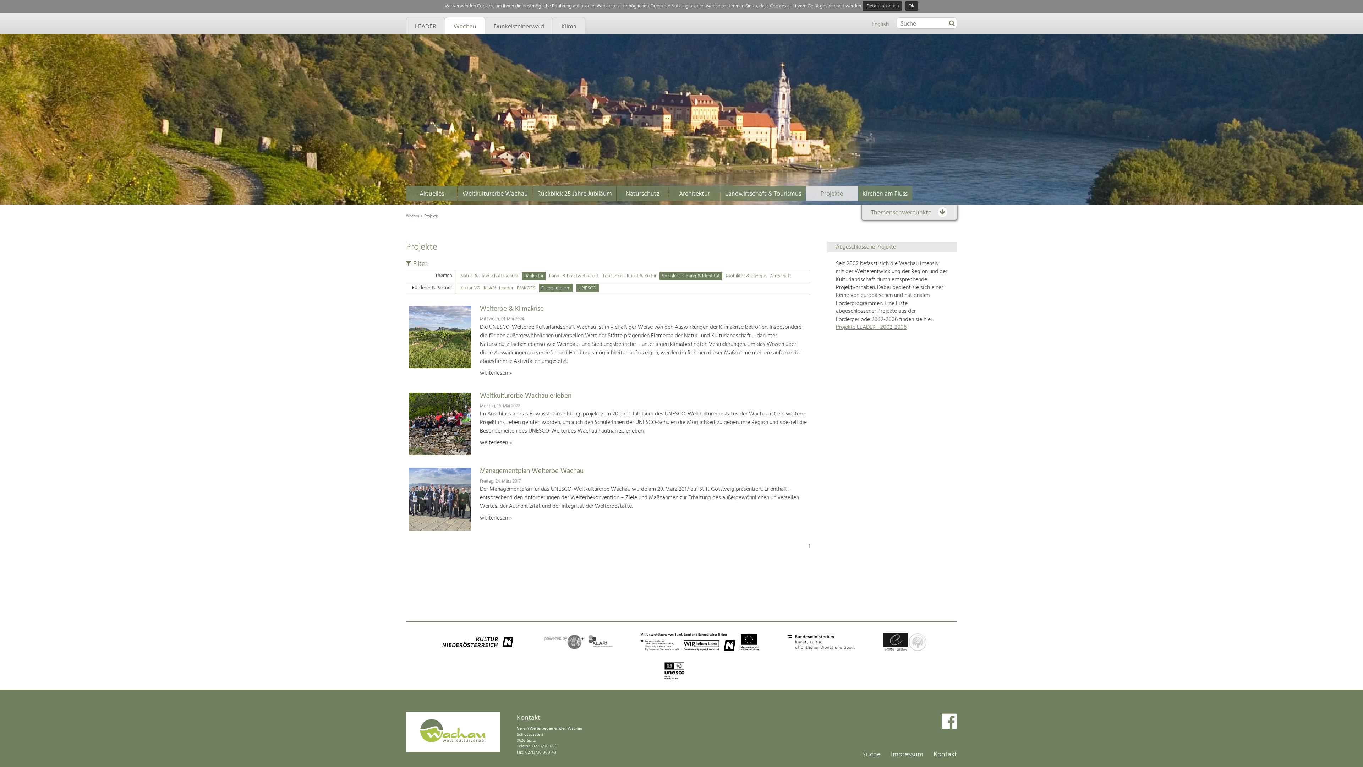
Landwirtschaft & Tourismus (763, 194)
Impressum (907, 754)
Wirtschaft (780, 276)
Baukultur (533, 276)
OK (911, 6)
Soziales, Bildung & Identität (691, 276)
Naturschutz (642, 194)
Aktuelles (432, 194)
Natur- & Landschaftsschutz (489, 276)
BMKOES (526, 288)
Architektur (694, 194)
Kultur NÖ (470, 288)
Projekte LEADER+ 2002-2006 (871, 327)
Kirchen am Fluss (885, 194)
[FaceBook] (949, 722)
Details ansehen (882, 6)
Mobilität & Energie (746, 276)
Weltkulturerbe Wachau (495, 194)
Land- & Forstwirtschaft (574, 276)
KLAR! (490, 288)
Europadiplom (555, 288)
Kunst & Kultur (641, 276)
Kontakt (945, 754)
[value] (952, 23)
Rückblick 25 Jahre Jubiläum (574, 194)
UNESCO (587, 288)
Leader (506, 288)
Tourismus (612, 276)
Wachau (412, 216)
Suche (871, 754)
